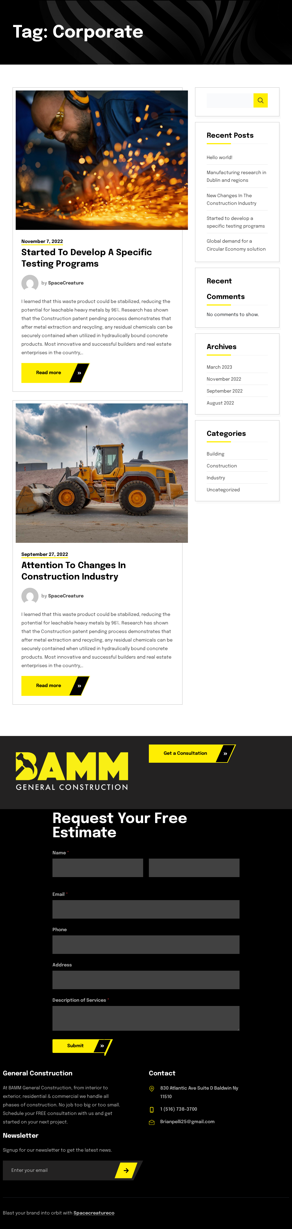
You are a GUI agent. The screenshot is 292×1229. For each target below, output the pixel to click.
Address (62, 965)
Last (153, 881)
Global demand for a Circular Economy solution (236, 245)
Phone (59, 929)
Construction (222, 466)
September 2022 (225, 391)
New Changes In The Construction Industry (231, 199)
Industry (216, 478)
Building (215, 454)
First (56, 881)
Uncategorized (223, 490)
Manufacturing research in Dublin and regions (236, 176)
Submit (75, 1046)
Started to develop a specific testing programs (236, 222)
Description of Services (80, 1000)
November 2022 (224, 379)
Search (261, 100)
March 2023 (219, 367)
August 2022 (220, 403)
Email (60, 894)
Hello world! (220, 157)
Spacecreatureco (94, 1213)
